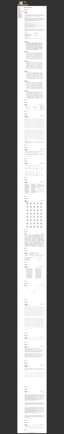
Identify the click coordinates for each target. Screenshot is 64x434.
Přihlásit (19, 13)
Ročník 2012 (20, 17)
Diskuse (19, 12)
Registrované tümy (20, 11)
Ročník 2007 (20, 14)
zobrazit (27, 111)
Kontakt (19, 10)
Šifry (18, 9)
